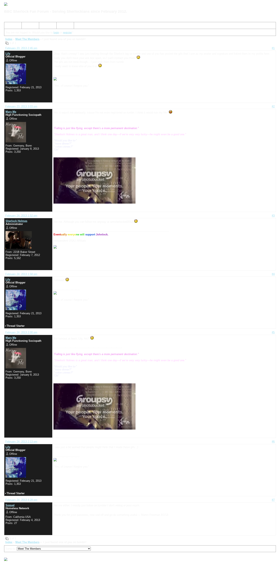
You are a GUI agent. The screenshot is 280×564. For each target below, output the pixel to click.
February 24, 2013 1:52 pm (21, 215)
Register (46, 26)
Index (9, 26)
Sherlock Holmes (16, 220)
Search (27, 26)
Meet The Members (27, 39)
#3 (273, 215)
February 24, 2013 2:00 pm (21, 332)
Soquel (10, 505)
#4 (273, 274)
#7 (273, 499)
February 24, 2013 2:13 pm (21, 441)
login (56, 32)
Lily (8, 53)
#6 (273, 441)
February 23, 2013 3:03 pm (21, 106)
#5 (273, 332)
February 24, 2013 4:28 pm (21, 499)
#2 (273, 106)
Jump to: (11, 548)
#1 (273, 48)
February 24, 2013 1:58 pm (21, 274)
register (67, 32)
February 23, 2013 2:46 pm (21, 48)
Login (61, 26)
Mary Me (11, 111)
